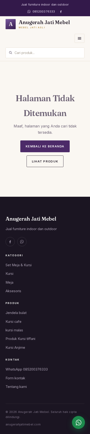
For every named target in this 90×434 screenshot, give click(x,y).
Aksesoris (13, 291)
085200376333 (44, 11)
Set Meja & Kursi (19, 265)
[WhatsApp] (22, 241)
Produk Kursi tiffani (20, 339)
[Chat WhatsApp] (78, 422)
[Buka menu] (79, 38)
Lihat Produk (45, 161)
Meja (9, 282)
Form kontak (15, 378)
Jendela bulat (16, 313)
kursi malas (14, 330)
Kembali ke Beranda (45, 146)
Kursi (9, 274)
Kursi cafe (13, 322)
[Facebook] (61, 11)
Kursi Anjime (15, 347)
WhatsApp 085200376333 (27, 369)
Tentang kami (16, 387)
